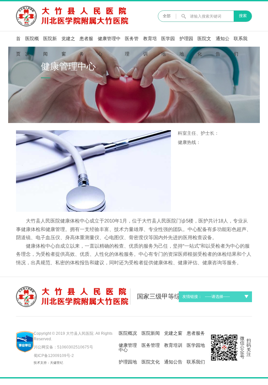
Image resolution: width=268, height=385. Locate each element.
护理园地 (186, 41)
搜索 (243, 15)
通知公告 (222, 41)
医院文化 (204, 41)
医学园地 (168, 41)
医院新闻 (50, 41)
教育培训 (150, 41)
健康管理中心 (109, 41)
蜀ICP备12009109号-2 (54, 355)
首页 (18, 41)
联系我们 (240, 41)
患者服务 (86, 41)
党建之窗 (68, 41)
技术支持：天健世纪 (48, 362)
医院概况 (32, 41)
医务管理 (132, 41)
